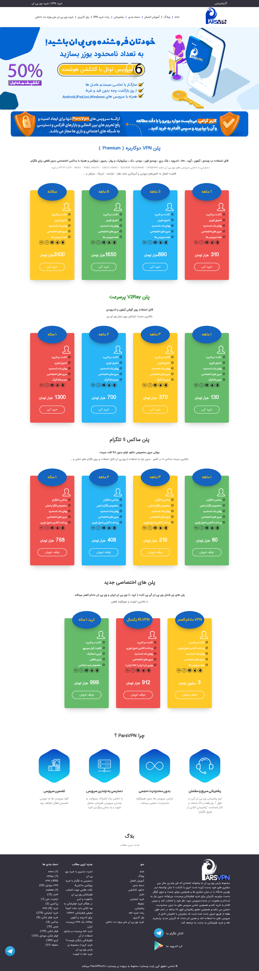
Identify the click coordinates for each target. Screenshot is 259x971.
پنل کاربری (83, 17)
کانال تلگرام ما (174, 933)
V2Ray (50, 876)
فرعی (55, 927)
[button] (16, 67)
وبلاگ (167, 17)
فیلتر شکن (52, 931)
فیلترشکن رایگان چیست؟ (79, 940)
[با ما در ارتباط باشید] (9, 951)
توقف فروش (206, 552)
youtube (50, 890)
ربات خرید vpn (101, 17)
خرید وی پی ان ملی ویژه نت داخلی (54, 17)
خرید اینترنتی (137, 899)
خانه (177, 17)
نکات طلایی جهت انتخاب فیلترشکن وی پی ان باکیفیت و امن (79, 894)
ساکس (54, 922)
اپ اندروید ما (173, 946)
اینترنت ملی (51, 899)
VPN (47, 881)
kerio (51, 872)
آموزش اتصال (151, 17)
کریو (56, 940)
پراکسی (54, 904)
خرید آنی (207, 267)
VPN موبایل (51, 885)
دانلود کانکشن (136, 890)
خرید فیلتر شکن (49, 917)
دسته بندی (134, 17)
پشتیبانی (220, 3)
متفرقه (141, 904)
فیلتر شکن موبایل (48, 936)
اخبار (141, 894)
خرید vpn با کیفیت (82, 954)
